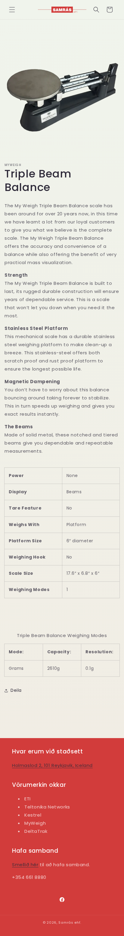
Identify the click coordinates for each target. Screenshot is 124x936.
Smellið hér (25, 864)
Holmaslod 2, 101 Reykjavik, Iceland (52, 765)
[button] (12, 9)
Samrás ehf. (69, 922)
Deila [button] (16, 690)
